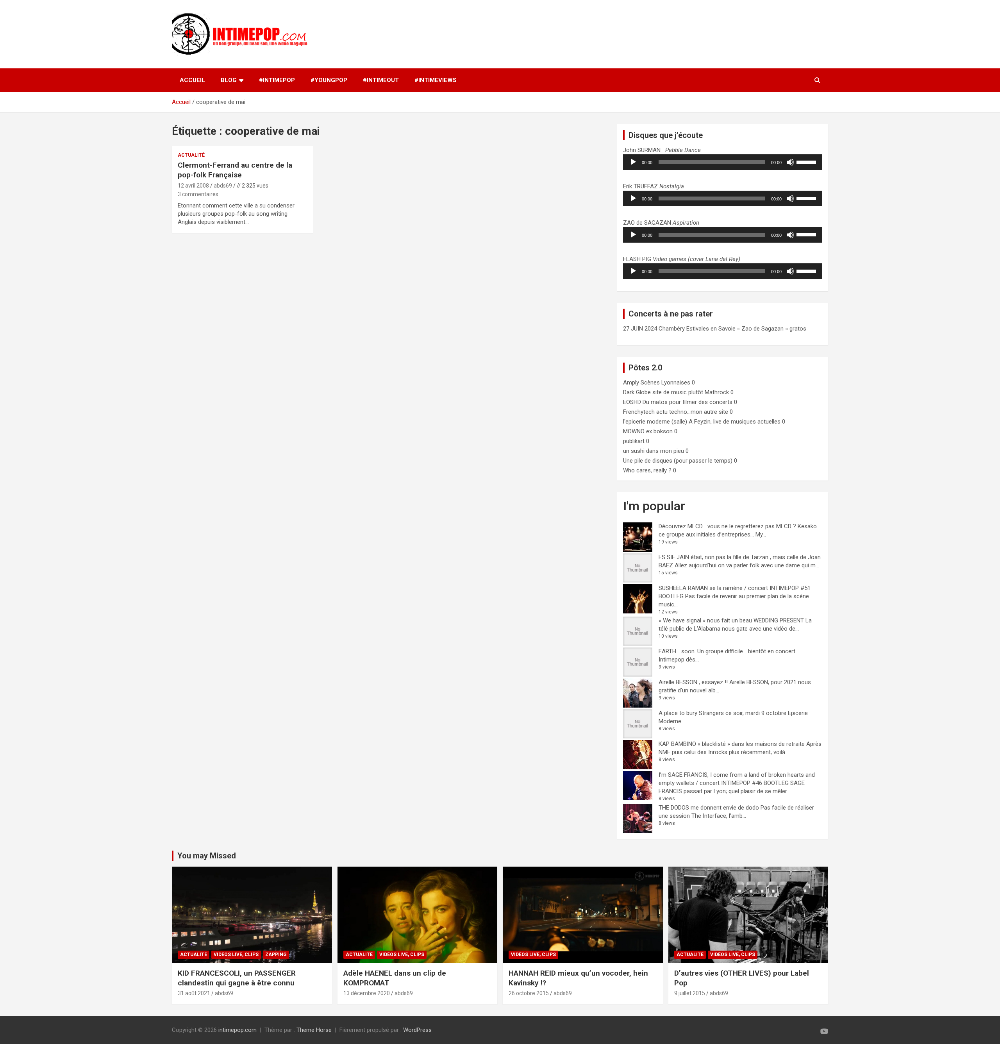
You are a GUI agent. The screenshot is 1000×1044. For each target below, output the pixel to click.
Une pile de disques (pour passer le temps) (677, 460)
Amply (631, 382)
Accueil (192, 80)
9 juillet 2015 (689, 993)
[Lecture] (633, 162)
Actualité (191, 155)
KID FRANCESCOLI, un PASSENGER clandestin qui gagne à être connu (237, 978)
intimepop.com (237, 1029)
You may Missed (206, 855)
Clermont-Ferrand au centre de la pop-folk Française (235, 170)
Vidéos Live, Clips (236, 954)
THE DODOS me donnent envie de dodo (709, 807)
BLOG (229, 80)
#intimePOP (277, 80)
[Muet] (790, 162)
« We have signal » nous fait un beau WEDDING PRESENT (731, 620)
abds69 (223, 185)
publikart (634, 441)
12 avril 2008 (193, 185)
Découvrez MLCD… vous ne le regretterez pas (717, 526)
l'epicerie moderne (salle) (655, 421)
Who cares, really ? (647, 470)
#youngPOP (329, 80)
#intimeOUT (381, 80)
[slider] (807, 161)
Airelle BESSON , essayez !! (693, 682)
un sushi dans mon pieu (653, 450)
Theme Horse (314, 1029)
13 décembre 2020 (366, 993)
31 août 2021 (194, 993)
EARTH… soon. (677, 651)
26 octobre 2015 (529, 993)
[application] (722, 162)
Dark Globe (637, 392)
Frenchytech (639, 411)
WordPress (417, 1029)
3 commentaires (198, 194)
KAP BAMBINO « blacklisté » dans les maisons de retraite (732, 743)
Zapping (276, 954)
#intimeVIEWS (435, 80)
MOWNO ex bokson (648, 431)
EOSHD (632, 402)
